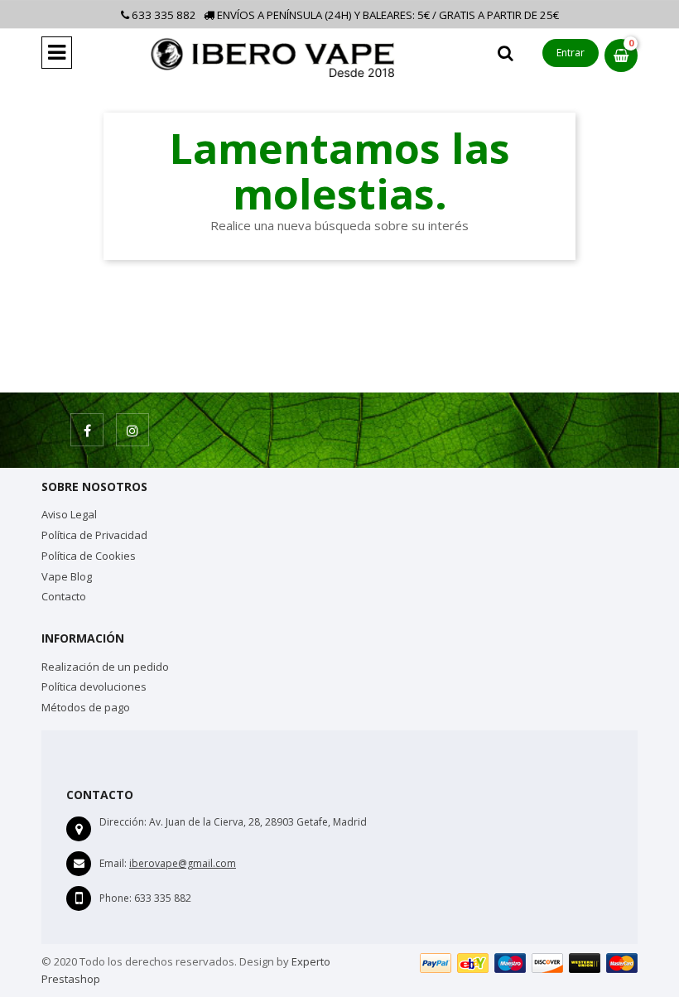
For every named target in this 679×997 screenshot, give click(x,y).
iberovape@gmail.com (182, 863)
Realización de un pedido (105, 666)
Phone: (115, 898)
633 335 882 (162, 14)
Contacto (63, 596)
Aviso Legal (69, 514)
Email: (113, 863)
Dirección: (123, 822)
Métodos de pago (85, 707)
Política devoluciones (94, 686)
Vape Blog (66, 576)
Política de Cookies (88, 555)
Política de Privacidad (94, 534)
